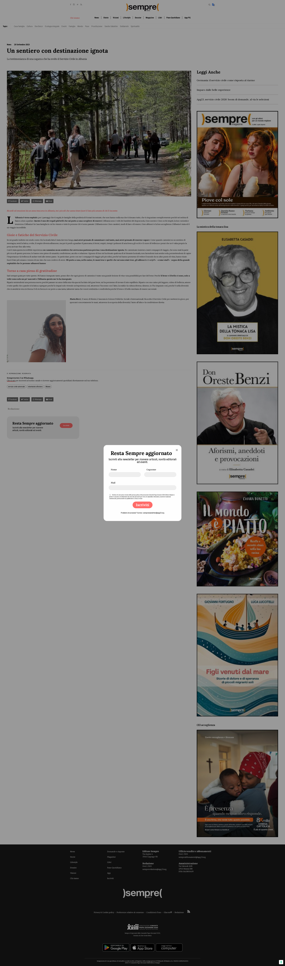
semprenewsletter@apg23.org (153, 513)
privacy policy (135, 495)
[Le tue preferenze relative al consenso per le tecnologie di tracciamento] (281, 962)
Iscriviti (142, 505)
